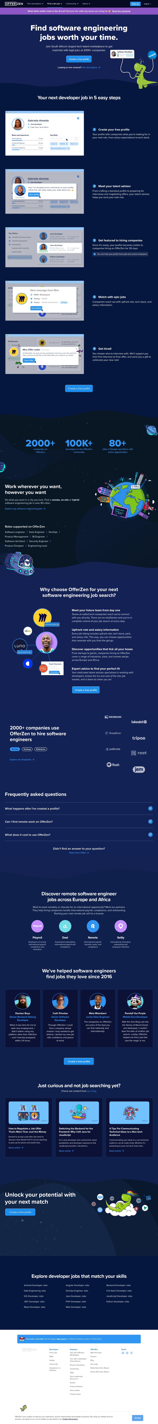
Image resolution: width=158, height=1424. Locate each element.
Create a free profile (79, 388)
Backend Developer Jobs (118, 1285)
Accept (138, 1417)
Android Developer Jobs (36, 1285)
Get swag (94, 1364)
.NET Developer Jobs (34, 1301)
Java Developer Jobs (76, 1296)
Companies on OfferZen (54, 1369)
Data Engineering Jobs (35, 1290)
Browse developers (77, 1365)
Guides (52, 1360)
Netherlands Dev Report (99, 1368)
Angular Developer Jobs (77, 1285)
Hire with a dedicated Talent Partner (78, 1360)
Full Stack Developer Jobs (119, 1290)
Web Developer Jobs (76, 1307)
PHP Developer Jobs (76, 1301)
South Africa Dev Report (99, 1372)
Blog (92, 1360)
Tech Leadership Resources (76, 1377)
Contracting (74, 1369)
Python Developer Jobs (117, 1301)
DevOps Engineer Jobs (77, 1290)
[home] (14, 4)
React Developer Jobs (34, 1307)
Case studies (75, 1390)
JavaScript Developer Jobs (119, 1296)
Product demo (75, 1394)
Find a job (53, 1352)
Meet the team (95, 1352)
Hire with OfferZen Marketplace (77, 1353)
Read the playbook (121, 11)
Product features (76, 1386)
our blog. (92, 1091)
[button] (35, 3)
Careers (93, 1356)
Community (53, 1364)
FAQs (51, 1356)
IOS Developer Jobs (33, 1296)
